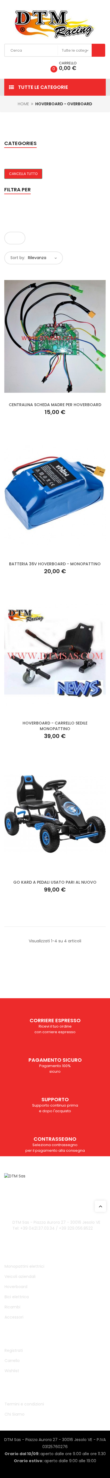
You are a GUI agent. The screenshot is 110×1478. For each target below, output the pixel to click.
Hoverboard (16, 1286)
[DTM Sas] (55, 24)
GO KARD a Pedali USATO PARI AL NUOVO (54, 882)
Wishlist (12, 1371)
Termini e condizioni (24, 1404)
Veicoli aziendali (20, 1276)
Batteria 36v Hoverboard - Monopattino (55, 564)
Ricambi (12, 1307)
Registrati (14, 1350)
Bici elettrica (17, 1297)
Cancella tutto (23, 173)
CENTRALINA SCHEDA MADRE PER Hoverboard (55, 405)
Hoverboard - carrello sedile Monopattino (55, 726)
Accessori (14, 1317)
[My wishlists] (37, 66)
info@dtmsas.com (41, 1195)
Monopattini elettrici (24, 1266)
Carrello (12, 1360)
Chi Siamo (15, 1414)
